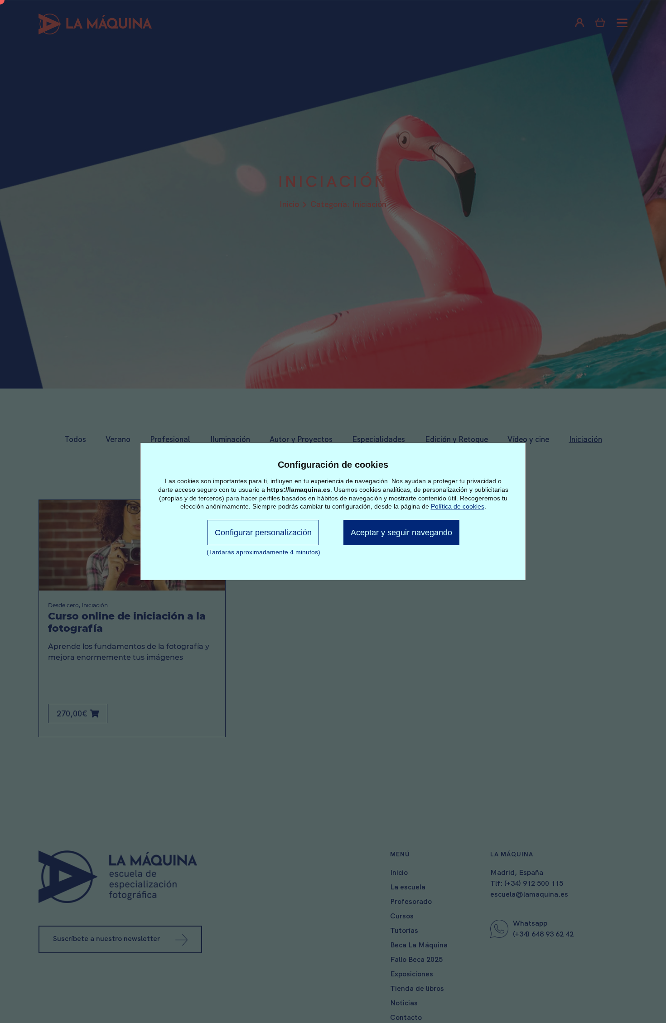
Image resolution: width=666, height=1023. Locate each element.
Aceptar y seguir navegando (401, 532)
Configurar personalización (263, 532)
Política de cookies (457, 506)
